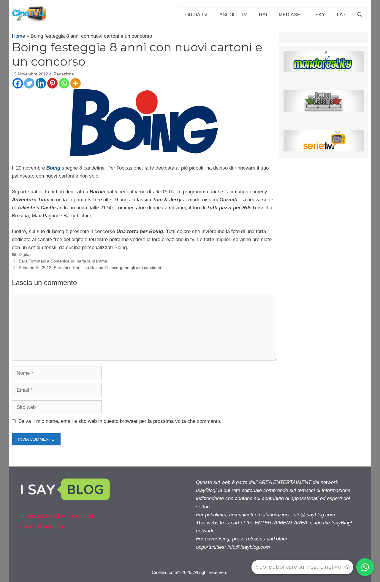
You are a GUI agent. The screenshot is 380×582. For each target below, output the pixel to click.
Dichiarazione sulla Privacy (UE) (57, 516)
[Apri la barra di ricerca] (360, 14)
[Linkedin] (41, 83)
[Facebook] (17, 83)
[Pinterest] (52, 83)
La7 (341, 14)
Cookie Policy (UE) (42, 526)
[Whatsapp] (64, 83)
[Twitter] (29, 83)
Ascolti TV (233, 14)
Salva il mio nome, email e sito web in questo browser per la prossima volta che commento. (119, 421)
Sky (320, 14)
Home (18, 36)
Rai (263, 14)
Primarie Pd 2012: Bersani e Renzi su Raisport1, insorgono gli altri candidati (90, 267)
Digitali (25, 254)
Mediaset (291, 14)
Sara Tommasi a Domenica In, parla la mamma (63, 261)
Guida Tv (196, 14)
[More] (75, 83)
